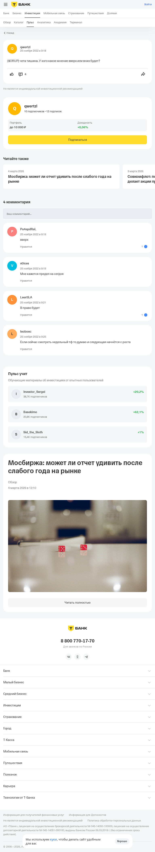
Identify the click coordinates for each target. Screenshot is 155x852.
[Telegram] (86, 657)
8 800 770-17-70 (77, 641)
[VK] (68, 657)
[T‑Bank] (20, 4)
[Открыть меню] (5, 4)
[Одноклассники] (77, 657)
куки (53, 839)
